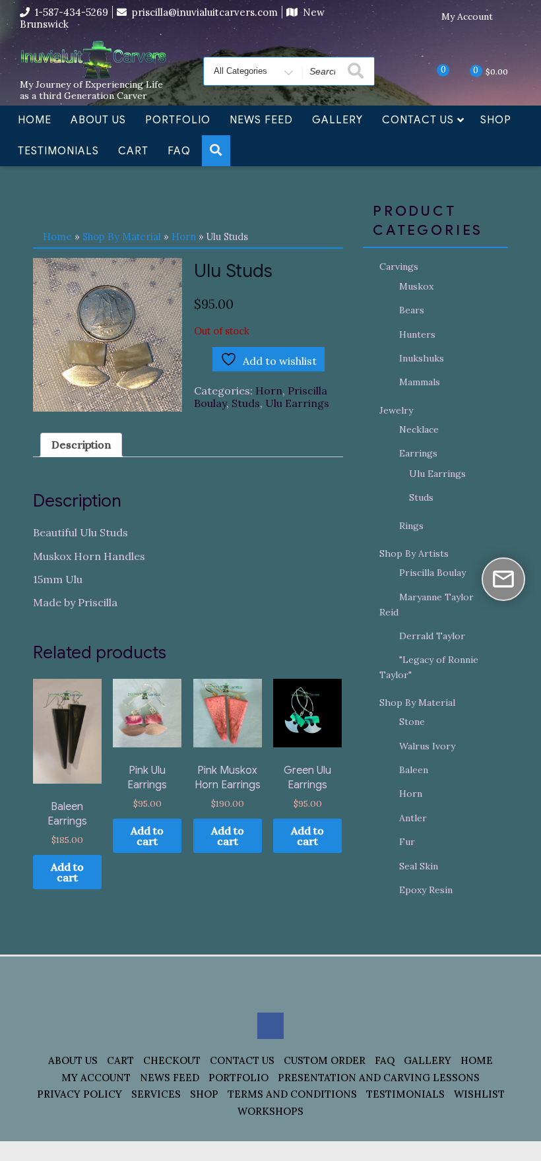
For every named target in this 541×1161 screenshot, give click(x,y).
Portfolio (177, 120)
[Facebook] (511, 17)
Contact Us (418, 120)
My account (96, 1077)
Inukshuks (421, 358)
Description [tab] (81, 444)
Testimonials (58, 151)
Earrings (418, 453)
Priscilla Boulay (432, 573)
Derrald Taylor (432, 636)
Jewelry (396, 410)
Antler (413, 818)
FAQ (179, 151)
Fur (407, 842)
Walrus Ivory (427, 746)
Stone (412, 722)
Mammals (419, 382)
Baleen (413, 770)
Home (34, 120)
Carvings (398, 266)
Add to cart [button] (67, 872)
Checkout (172, 1060)
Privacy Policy (79, 1094)
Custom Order (325, 1060)
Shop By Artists (414, 553)
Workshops (270, 1111)
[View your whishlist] (432, 70)
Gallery (337, 120)
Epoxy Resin (426, 890)
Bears (411, 310)
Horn (184, 236)
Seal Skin (418, 866)
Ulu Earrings (297, 403)
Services (156, 1094)
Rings (411, 526)
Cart (133, 151)
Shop (495, 120)
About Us (98, 120)
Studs (246, 403)
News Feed (261, 120)
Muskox (416, 286)
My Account (467, 16)
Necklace (419, 429)
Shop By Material (121, 236)
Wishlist (479, 1094)
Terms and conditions (292, 1094)
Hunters (417, 334)
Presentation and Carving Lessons (379, 1077)
